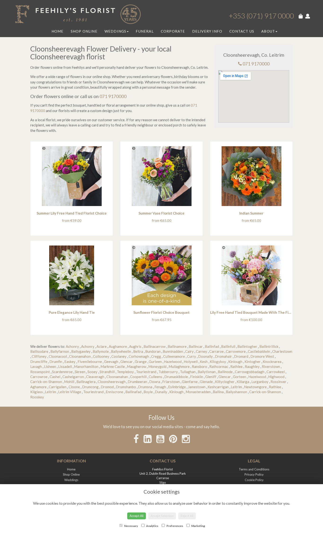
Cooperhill (138, 377)
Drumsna (145, 387)
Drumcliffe (38, 361)
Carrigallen (57, 387)
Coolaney (119, 356)
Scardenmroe (62, 372)
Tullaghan (188, 372)
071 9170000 (256, 63)
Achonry (72, 346)
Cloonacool (58, 356)
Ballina (218, 392)
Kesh (204, 361)
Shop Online (84, 31)
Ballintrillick (268, 346)
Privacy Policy (254, 474)
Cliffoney (39, 356)
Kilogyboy (218, 361)
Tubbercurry (168, 372)
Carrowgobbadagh (249, 372)
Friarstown (171, 381)
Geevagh (111, 361)
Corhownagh (139, 356)
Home (58, 31)
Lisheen (50, 366)
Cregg (156, 356)
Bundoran (153, 351)
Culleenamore (174, 356)
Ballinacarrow (155, 346)
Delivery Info (207, 31)
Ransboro (199, 366)
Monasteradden (198, 392)
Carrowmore (236, 351)
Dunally (161, 392)
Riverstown (271, 366)
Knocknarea (272, 361)
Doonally (205, 356)
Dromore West (262, 356)
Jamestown (196, 387)
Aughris (135, 346)
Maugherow (136, 366)
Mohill (69, 381)
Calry (189, 351)
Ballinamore (177, 346)
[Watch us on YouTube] (160, 438)
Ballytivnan (207, 372)
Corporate (173, 31)
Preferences (174, 526)
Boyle (148, 392)
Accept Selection (162, 516)
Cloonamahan (117, 377)
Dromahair (223, 356)
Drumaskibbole (176, 377)
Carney (201, 351)
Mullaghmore (179, 366)
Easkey (69, 361)
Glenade (206, 381)
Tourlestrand (146, 372)
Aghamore (38, 387)
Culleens (155, 377)
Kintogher (252, 361)
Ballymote (101, 351)
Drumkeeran (137, 381)
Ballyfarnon (59, 351)
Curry (191, 356)
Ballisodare (39, 351)
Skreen (80, 372)
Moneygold (157, 366)
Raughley (252, 366)
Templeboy (125, 372)
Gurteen (155, 361)
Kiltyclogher (225, 381)
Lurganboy (259, 381)
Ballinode (225, 372)
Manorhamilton (86, 366)
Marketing (198, 526)
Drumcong (90, 387)
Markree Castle (112, 366)
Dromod (107, 387)
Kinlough (235, 361)
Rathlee (236, 366)
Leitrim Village (69, 392)
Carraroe (216, 351)
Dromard (241, 356)
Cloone (74, 387)
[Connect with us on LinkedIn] (148, 438)
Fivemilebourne (90, 361)
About (268, 31)
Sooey (92, 372)
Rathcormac (218, 366)
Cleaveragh (95, 377)
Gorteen (239, 377)
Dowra (154, 381)
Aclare (101, 346)
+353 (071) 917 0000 (261, 15)
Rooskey (37, 397)
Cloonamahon (80, 356)
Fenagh (160, 387)
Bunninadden (173, 351)
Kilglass (36, 392)
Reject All (187, 516)
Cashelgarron (73, 377)
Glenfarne (190, 381)
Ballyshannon (236, 392)
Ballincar (196, 346)
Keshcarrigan (218, 387)
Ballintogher (247, 346)
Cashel (55, 377)
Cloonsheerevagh (112, 381)
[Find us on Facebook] (136, 438)
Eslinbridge (177, 387)
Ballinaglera (86, 381)
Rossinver (278, 381)
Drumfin (55, 361)
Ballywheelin (121, 351)
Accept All (137, 516)
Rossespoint (40, 372)
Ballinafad (133, 392)
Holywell (191, 361)
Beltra (138, 351)
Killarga (243, 381)
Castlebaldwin (259, 351)
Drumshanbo (126, 387)
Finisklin (196, 377)
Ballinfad (212, 346)
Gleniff (210, 377)
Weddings (116, 31)
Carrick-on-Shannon (46, 381)
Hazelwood (173, 361)
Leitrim (236, 387)
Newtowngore (255, 387)
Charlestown (282, 351)
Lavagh (36, 366)
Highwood (276, 377)
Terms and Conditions (254, 469)
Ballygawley (81, 351)
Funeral (144, 31)
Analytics (152, 526)
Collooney (101, 356)
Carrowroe (39, 377)
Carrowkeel (275, 372)
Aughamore (118, 346)
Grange (141, 361)
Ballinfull (228, 346)
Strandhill (107, 372)
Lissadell (65, 366)
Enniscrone (114, 392)
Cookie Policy (254, 480)
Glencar (126, 361)
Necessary (131, 526)
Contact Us (241, 31)
